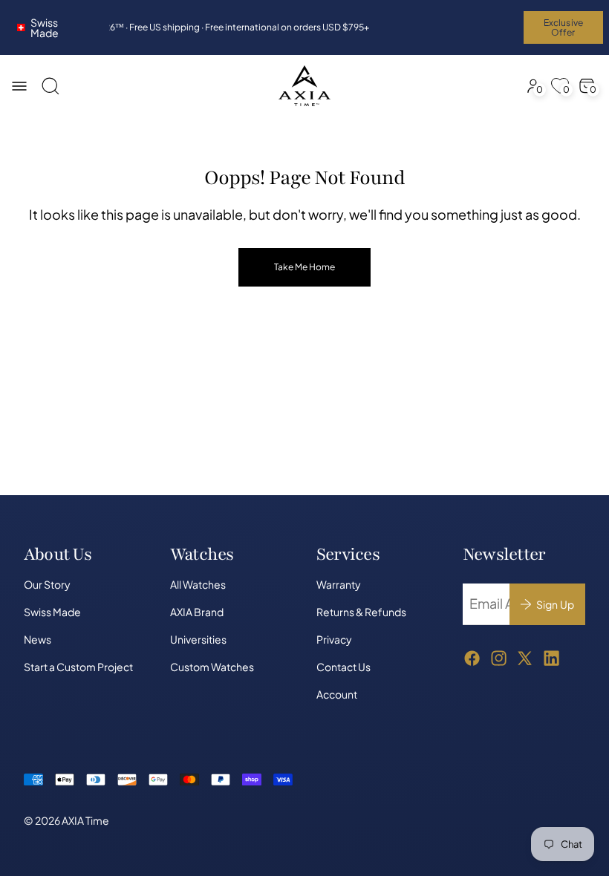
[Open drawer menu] (19, 86)
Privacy (334, 639)
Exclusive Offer (563, 27)
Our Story (47, 584)
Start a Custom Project (78, 666)
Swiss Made (44, 27)
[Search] (50, 86)
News (37, 639)
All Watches (198, 584)
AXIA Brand (197, 611)
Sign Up (555, 604)
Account (336, 694)
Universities (198, 639)
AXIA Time (85, 820)
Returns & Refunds (361, 611)
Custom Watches (212, 666)
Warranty (338, 584)
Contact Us (343, 666)
